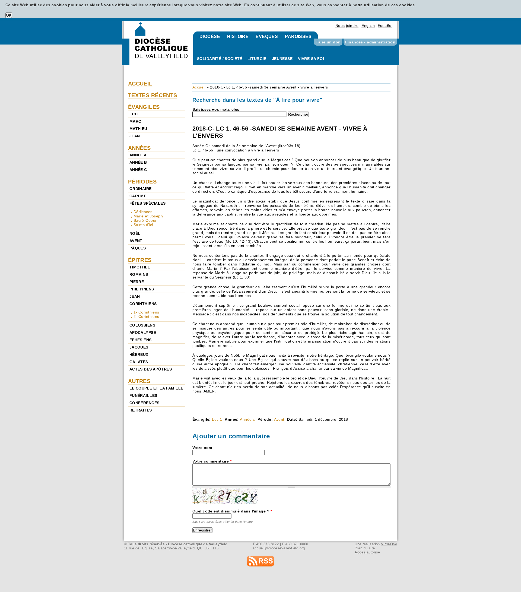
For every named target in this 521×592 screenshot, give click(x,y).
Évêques (267, 36)
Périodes (142, 182)
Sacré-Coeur (145, 220)
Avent (279, 419)
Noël (135, 233)
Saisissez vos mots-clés (216, 109)
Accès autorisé (367, 552)
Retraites (140, 410)
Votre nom (202, 447)
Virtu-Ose (389, 544)
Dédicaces (143, 212)
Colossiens (142, 325)
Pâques (137, 248)
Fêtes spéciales (147, 203)
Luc (133, 114)
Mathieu (138, 128)
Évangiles (144, 107)
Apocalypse (142, 332)
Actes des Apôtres (150, 369)
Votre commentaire (211, 461)
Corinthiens (143, 304)
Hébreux (138, 354)
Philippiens (141, 289)
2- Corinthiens (146, 316)
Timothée (139, 267)
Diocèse (209, 36)
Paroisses (298, 36)
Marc (135, 121)
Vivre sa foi (311, 58)
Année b (138, 162)
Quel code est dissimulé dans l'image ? (232, 511)
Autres (139, 381)
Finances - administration (370, 42)
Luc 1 (217, 419)
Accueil (198, 87)
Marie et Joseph (148, 216)
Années (139, 148)
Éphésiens (140, 340)
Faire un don (328, 42)
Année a (138, 155)
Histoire (238, 36)
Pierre (136, 282)
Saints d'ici (143, 225)
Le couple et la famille (156, 388)
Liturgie (256, 58)
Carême (138, 196)
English (368, 25)
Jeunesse (282, 58)
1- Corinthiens (146, 312)
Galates (138, 362)
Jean (134, 136)
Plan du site (365, 548)
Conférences (144, 403)
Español (385, 25)
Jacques (138, 347)
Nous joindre (346, 25)
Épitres (140, 260)
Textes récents (152, 95)
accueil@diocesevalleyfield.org (279, 548)
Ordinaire (140, 188)
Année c (247, 419)
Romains (138, 274)
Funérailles (143, 395)
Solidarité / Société (219, 58)
